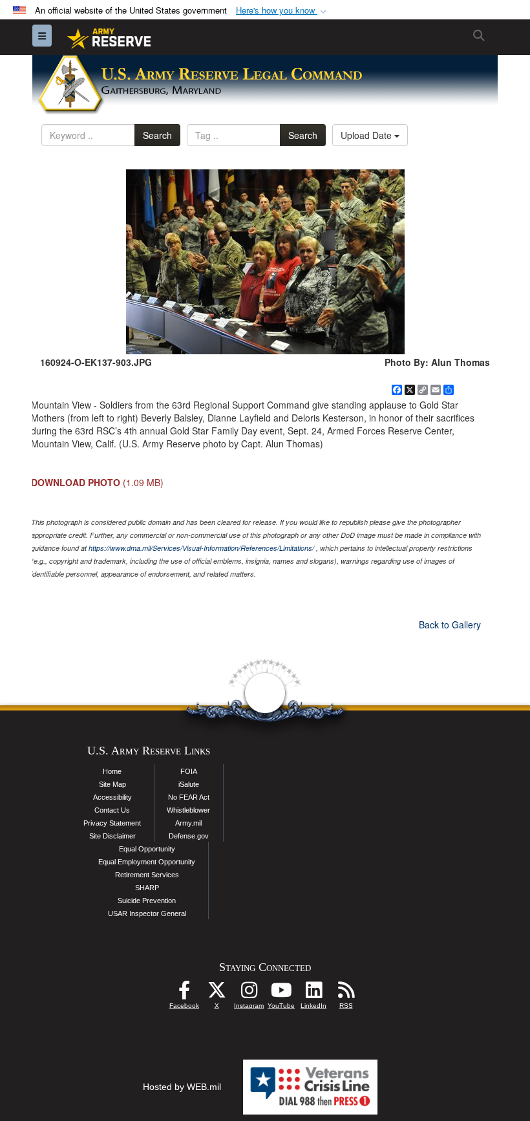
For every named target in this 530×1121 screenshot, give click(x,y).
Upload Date (367, 135)
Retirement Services (147, 875)
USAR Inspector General (147, 913)
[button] (282, 10)
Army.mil (188, 823)
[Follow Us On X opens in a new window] (216, 993)
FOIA (188, 771)
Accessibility (112, 797)
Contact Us (112, 810)
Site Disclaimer (112, 836)
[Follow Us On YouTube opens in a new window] (281, 993)
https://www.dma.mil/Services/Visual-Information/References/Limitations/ (201, 548)
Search (157, 135)
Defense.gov (189, 836)
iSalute (188, 784)
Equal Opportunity (147, 849)
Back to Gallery (450, 624)
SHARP (147, 887)
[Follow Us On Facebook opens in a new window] (184, 993)
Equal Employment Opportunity (146, 862)
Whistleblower (188, 810)
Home (112, 771)
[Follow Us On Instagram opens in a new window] (249, 993)
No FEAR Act (188, 797)
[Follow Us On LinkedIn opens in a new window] (313, 993)
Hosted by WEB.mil (182, 1087)
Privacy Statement (112, 823)
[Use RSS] (346, 993)
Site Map (112, 784)
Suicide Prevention (147, 900)
